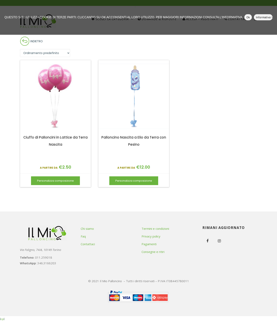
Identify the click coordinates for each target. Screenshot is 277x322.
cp (2, 319)
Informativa (263, 17)
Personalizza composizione (55, 181)
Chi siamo (87, 229)
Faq (83, 236)
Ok (248, 17)
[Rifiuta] (272, 17)
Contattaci (88, 244)
